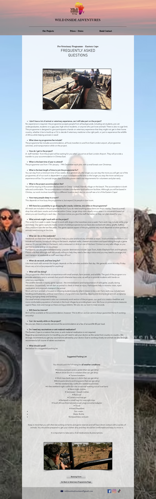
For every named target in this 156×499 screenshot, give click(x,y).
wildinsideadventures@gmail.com (78, 491)
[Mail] (61, 491)
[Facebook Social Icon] (109, 491)
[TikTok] (119, 491)
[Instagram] (114, 491)
